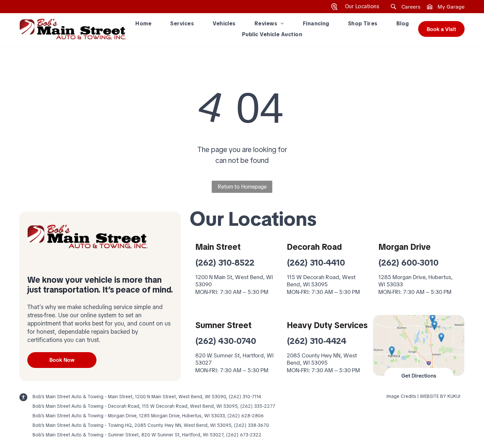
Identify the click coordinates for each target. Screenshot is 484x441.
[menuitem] (143, 23)
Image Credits (401, 396)
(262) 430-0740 (225, 341)
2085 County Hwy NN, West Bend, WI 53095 (322, 359)
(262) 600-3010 (408, 262)
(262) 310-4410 (316, 262)
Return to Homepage (242, 186)
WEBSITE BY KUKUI (440, 396)
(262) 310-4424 (316, 341)
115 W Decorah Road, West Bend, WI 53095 (321, 280)
